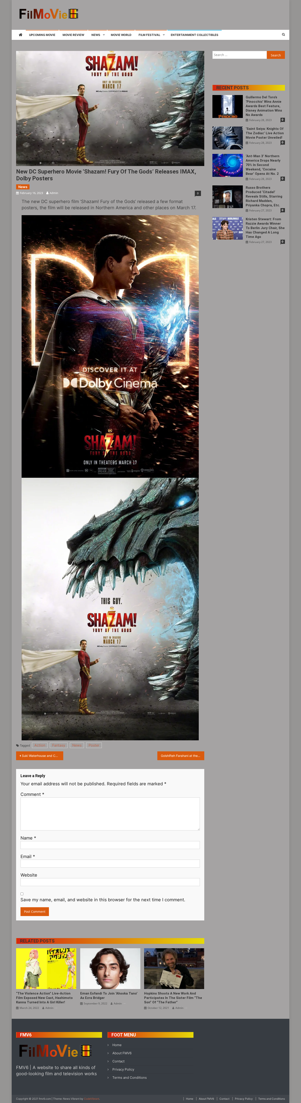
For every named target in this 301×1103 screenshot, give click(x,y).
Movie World (121, 35)
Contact (118, 1061)
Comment (32, 794)
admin (54, 193)
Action (39, 745)
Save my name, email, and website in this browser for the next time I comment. (102, 899)
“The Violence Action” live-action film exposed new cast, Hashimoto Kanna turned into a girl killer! (44, 997)
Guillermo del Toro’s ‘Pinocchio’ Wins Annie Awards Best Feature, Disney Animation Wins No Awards (264, 106)
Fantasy (58, 745)
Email (27, 856)
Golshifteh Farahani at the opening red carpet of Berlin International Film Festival (182, 756)
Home (117, 1045)
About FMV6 (122, 1053)
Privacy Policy (123, 1069)
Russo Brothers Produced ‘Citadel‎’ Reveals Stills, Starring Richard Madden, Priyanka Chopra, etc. (264, 196)
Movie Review (73, 35)
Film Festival (149, 35)
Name (28, 838)
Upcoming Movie (42, 35)
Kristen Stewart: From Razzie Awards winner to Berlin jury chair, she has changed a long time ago (265, 228)
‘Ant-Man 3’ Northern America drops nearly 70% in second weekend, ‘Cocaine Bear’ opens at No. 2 (263, 165)
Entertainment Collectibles (194, 35)
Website (28, 875)
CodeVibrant (91, 1098)
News (95, 35)
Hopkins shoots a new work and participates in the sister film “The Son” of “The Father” (173, 997)
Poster (94, 745)
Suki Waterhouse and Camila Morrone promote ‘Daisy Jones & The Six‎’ (42, 756)
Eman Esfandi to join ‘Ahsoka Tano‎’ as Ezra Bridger (108, 995)
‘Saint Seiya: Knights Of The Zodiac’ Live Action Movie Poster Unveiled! (265, 133)
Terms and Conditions (129, 1077)
